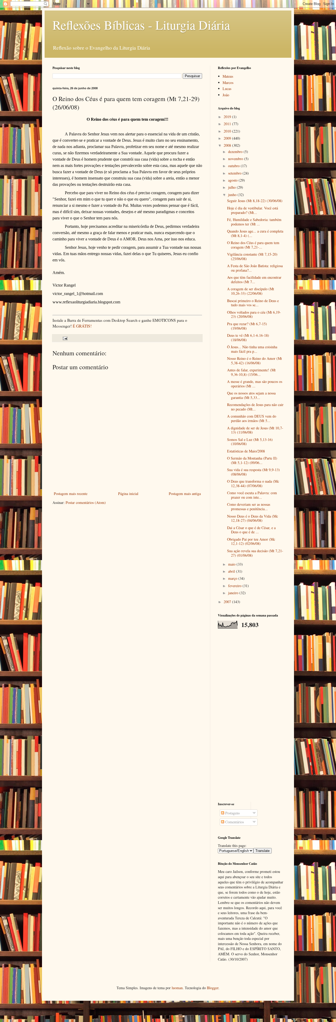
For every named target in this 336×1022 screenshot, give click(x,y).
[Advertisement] (251, 715)
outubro (234, 165)
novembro (236, 158)
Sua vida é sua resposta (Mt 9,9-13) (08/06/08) (253, 472)
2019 (228, 116)
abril (232, 571)
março (233, 578)
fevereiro (235, 585)
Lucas (227, 88)
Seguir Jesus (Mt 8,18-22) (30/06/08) (254, 200)
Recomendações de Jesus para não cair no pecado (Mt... (255, 407)
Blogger (212, 987)
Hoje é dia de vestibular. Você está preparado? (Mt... (252, 210)
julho (232, 187)
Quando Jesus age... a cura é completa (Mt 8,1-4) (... (255, 233)
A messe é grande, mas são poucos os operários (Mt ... (254, 383)
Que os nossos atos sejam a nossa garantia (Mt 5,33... (251, 395)
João (226, 94)
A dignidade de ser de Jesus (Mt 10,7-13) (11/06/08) (255, 430)
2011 (228, 123)
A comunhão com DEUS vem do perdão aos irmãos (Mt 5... (251, 418)
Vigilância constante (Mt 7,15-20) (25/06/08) (252, 256)
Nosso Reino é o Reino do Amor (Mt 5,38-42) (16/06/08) (254, 360)
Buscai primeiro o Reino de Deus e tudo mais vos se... (253, 303)
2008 (228, 145)
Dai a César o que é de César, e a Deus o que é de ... (251, 530)
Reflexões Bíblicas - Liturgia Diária (141, 24)
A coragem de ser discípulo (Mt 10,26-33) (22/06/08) (250, 291)
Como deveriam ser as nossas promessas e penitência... (248, 506)
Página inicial (128, 493)
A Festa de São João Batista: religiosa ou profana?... (255, 268)
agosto (233, 180)
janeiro (233, 592)
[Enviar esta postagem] (64, 338)
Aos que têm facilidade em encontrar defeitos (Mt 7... (254, 279)
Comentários (234, 821)
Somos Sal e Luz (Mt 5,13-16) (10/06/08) (250, 441)
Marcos (228, 82)
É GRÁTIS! (82, 326)
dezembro (236, 151)
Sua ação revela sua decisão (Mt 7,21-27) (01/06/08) (255, 553)
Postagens (232, 812)
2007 (228, 601)
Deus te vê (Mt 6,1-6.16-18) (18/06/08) (248, 337)
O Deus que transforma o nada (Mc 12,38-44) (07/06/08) (253, 483)
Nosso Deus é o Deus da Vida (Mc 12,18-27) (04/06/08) (252, 518)
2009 (228, 138)
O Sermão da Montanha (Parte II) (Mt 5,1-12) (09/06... (252, 460)
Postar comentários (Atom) (86, 502)
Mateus (228, 76)
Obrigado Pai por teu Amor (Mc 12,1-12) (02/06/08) (251, 541)
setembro (235, 173)
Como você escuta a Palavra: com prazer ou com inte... (252, 495)
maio (232, 564)
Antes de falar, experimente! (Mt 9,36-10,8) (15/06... (251, 372)
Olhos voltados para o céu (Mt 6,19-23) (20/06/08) (254, 314)
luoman (177, 987)
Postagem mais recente (70, 493)
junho (233, 194)
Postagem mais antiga (185, 493)
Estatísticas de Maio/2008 (246, 451)
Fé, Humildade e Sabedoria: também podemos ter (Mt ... (254, 221)
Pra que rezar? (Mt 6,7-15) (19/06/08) (247, 326)
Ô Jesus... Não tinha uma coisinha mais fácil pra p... (252, 349)
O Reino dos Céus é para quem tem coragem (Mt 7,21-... (253, 245)
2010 (228, 131)
